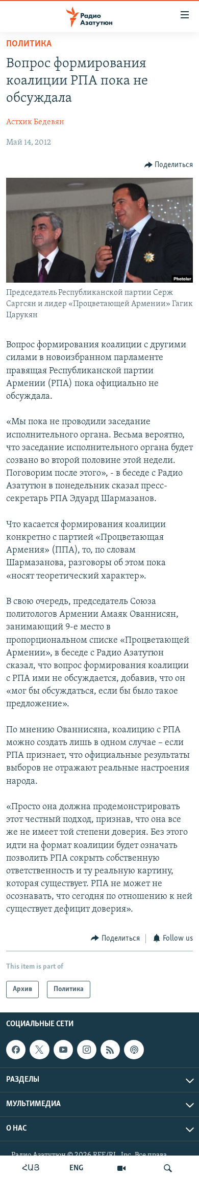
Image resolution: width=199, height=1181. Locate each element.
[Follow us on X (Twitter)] (39, 1049)
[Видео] (121, 1168)
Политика (29, 44)
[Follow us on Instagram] (86, 1049)
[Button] (168, 165)
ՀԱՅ (31, 1168)
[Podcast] (133, 1049)
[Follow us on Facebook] (16, 1049)
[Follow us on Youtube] (63, 1049)
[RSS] (110, 1049)
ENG (76, 1168)
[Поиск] (168, 1168)
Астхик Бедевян (35, 122)
